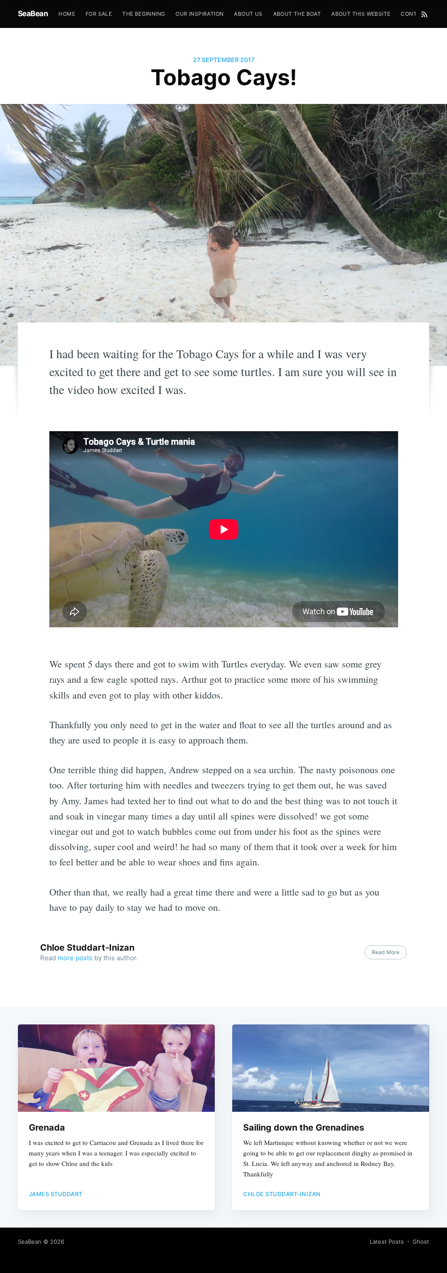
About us (248, 13)
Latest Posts (387, 1241)
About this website (360, 13)
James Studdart (56, 1193)
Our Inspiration (199, 13)
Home (66, 13)
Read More (385, 952)
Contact (414, 13)
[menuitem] (66, 13)
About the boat (297, 13)
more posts (75, 958)
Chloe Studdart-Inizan (87, 947)
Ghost (421, 1241)
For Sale (99, 13)
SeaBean (33, 13)
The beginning (143, 13)
